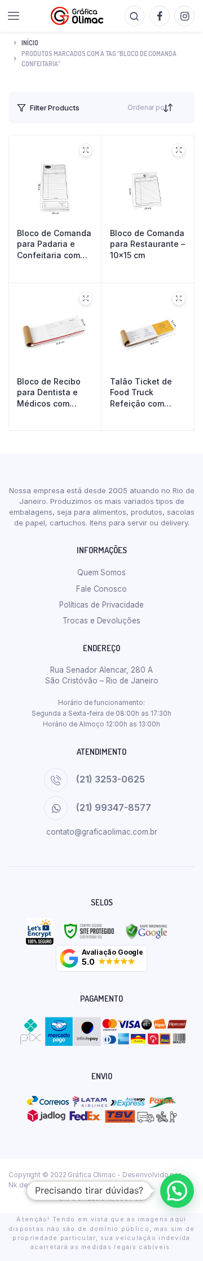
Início (29, 43)
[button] (101, 958)
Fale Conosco (101, 588)
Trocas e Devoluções (101, 620)
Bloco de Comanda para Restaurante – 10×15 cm (147, 244)
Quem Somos (101, 572)
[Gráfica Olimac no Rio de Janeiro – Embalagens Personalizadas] (77, 16)
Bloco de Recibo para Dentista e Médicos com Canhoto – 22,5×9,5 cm (49, 393)
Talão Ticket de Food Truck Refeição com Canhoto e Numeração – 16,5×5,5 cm (141, 393)
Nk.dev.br (23, 1185)
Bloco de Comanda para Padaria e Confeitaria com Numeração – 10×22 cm (54, 244)
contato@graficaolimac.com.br (101, 831)
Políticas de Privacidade (101, 604)
